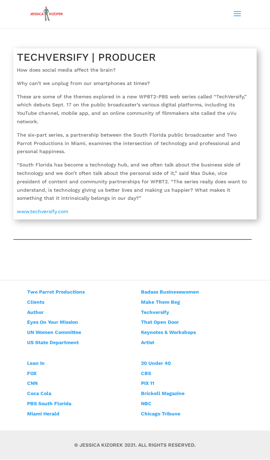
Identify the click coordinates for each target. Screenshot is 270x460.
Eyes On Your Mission (52, 322)
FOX (32, 373)
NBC (146, 403)
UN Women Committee (54, 332)
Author (35, 312)
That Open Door (160, 322)
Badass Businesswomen (170, 292)
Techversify (155, 312)
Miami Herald (43, 413)
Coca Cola (39, 393)
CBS (146, 373)
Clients (35, 302)
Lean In (36, 363)
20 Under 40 (156, 363)
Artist (147, 342)
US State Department (53, 342)
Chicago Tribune (160, 413)
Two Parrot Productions (56, 292)
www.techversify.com (42, 211)
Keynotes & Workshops (168, 332)
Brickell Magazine (163, 393)
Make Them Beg (160, 302)
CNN (32, 383)
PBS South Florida (49, 403)
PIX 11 (147, 383)
